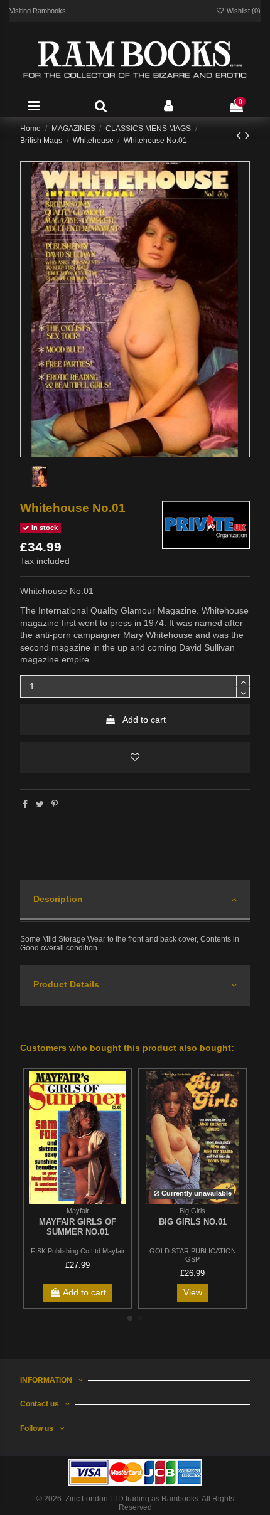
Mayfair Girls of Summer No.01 (77, 1226)
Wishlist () (243, 10)
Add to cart (144, 720)
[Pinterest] (54, 804)
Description (58, 899)
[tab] (135, 901)
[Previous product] (240, 135)
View (192, 1292)
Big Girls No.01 (193, 1221)
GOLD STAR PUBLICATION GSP (192, 1255)
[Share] (25, 804)
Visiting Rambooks (37, 10)
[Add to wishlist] (135, 757)
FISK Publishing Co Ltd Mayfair (78, 1251)
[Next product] (247, 135)
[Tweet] (40, 804)
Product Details (66, 984)
